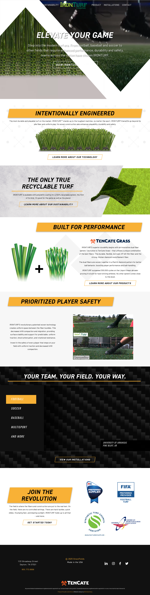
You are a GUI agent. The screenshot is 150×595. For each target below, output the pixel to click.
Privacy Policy (61, 591)
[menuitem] (18, 5)
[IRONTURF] (73, 5)
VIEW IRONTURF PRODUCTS (75, 64)
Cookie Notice (70, 591)
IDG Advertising (88, 591)
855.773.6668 (28, 569)
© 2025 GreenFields (75, 559)
